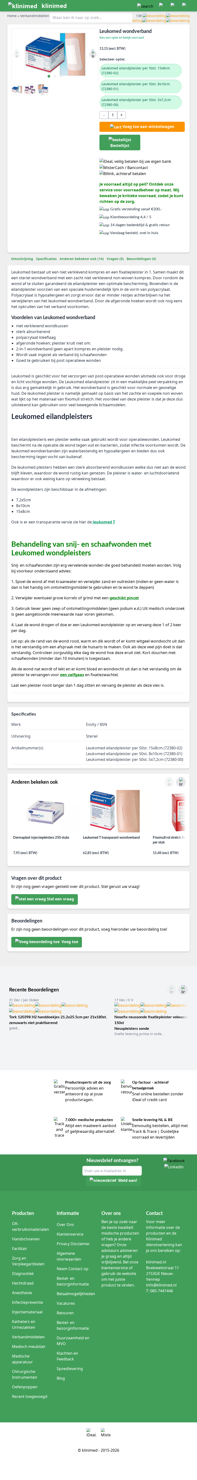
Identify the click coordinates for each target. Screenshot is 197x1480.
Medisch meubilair (29, 1346)
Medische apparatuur (22, 1359)
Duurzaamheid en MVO (73, 1340)
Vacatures (66, 1303)
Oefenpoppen (24, 1386)
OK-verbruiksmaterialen (30, 1226)
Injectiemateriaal (27, 1312)
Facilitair (19, 1248)
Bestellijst (119, 145)
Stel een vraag (60, 899)
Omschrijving (22, 258)
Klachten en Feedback (67, 1356)
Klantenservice (70, 1234)
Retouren (65, 1313)
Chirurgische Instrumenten (24, 1374)
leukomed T (103, 522)
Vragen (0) (115, 258)
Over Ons (65, 1224)
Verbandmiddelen (28, 1337)
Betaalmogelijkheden (76, 1293)
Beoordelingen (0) (141, 258)
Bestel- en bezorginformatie (73, 1281)
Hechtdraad (23, 1283)
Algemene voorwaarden (69, 1256)
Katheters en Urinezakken (23, 1324)
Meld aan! (127, 1180)
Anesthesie (22, 1292)
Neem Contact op (72, 1268)
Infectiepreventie (27, 1302)
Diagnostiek (23, 1273)
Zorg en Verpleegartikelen (28, 1261)
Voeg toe (69, 942)
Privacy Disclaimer (73, 1243)
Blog (61, 1378)
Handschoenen (26, 1239)
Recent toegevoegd (29, 1396)
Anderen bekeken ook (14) (82, 258)
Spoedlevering (70, 1368)
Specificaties (46, 258)
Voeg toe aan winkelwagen (148, 126)
